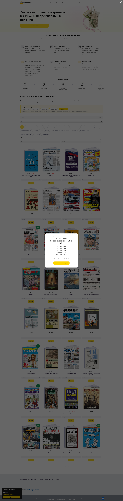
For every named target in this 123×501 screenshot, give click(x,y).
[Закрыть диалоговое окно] (120, 2)
